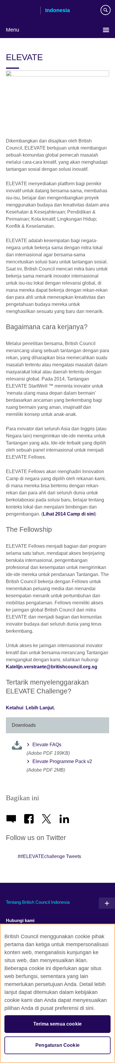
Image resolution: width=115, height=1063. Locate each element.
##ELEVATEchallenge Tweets (49, 856)
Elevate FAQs (46, 744)
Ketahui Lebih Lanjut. (30, 707)
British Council (21, 10)
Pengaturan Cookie (57, 1045)
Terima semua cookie (57, 1023)
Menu (12, 30)
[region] (57, 993)
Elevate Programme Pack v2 (62, 761)
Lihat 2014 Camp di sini (69, 513)
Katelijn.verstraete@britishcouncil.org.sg (51, 666)
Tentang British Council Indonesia (38, 902)
